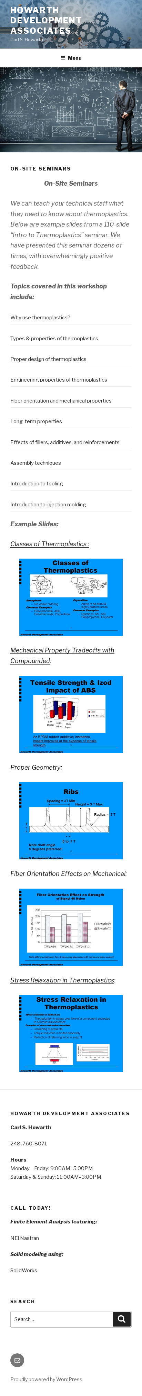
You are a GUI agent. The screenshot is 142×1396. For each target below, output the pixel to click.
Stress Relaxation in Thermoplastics (62, 980)
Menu (75, 58)
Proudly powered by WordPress (46, 1379)
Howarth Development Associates (46, 20)
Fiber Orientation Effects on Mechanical (67, 873)
